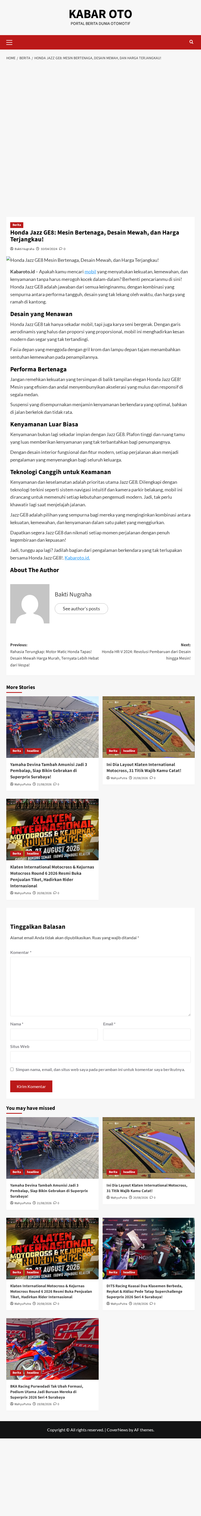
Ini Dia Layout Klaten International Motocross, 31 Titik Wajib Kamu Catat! (144, 768)
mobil (90, 271)
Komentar (20, 952)
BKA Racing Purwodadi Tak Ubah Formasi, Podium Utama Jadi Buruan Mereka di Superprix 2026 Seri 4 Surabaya (46, 1392)
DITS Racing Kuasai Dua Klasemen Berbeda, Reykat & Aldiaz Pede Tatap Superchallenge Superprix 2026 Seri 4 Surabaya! (145, 1291)
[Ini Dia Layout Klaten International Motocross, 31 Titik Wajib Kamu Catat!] (149, 727)
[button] (11, 41)
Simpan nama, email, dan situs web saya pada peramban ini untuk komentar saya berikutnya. (100, 1069)
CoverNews (117, 1429)
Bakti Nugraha (24, 249)
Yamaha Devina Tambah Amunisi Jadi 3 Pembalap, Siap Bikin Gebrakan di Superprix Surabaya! (48, 771)
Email (109, 1023)
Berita (17, 225)
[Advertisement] (100, 102)
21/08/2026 (44, 784)
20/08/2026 (140, 778)
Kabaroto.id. (77, 558)
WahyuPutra (22, 784)
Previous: (54, 655)
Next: (146, 651)
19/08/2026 (140, 1304)
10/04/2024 (49, 249)
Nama (16, 1023)
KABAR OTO (100, 14)
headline (33, 751)
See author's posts (81, 608)
